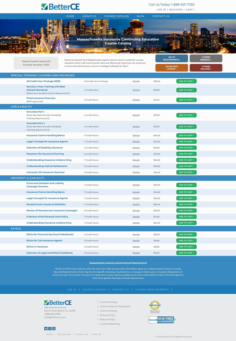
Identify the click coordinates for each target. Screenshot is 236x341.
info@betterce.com (55, 317)
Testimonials (64, 334)
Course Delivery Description (115, 306)
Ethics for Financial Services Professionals (49, 234)
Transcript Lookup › (171, 67)
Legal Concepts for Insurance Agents (47, 141)
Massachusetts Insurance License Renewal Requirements (118, 263)
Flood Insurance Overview (41, 98)
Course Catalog (108, 302)
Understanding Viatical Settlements (46, 166)
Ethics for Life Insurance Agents (44, 240)
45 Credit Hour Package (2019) (43, 81)
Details (136, 81)
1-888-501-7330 (182, 4)
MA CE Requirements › (171, 58)
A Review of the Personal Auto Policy (47, 216)
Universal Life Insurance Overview (45, 172)
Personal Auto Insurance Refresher (46, 204)
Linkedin (46, 328)
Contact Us (82, 334)
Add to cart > (186, 81)
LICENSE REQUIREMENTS (152, 289)
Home (49, 334)
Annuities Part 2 (35, 123)
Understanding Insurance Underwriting (48, 160)
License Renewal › (206, 58)
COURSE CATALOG (94, 289)
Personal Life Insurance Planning (45, 154)
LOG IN (71, 289)
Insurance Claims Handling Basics (45, 135)
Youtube (53, 328)
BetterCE (78, 6)
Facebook (49, 328)
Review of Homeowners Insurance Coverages (51, 210)
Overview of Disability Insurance (44, 147)
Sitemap (96, 334)
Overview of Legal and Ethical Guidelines (49, 253)
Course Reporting (110, 324)
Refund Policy (107, 319)
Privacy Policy (107, 315)
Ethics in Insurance (37, 246)
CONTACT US (120, 289)
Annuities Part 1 (35, 111)
